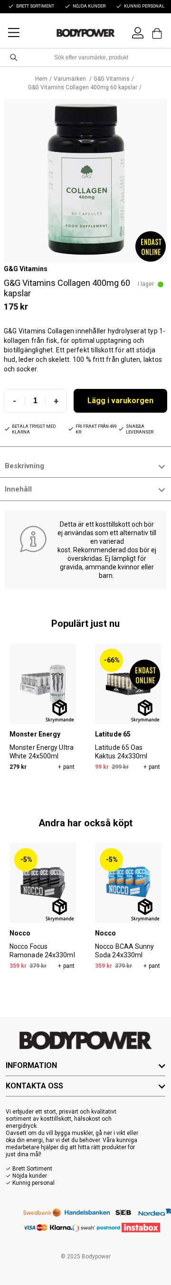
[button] (85, 181)
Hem (41, 79)
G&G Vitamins (112, 79)
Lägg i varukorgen (120, 400)
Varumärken (70, 79)
